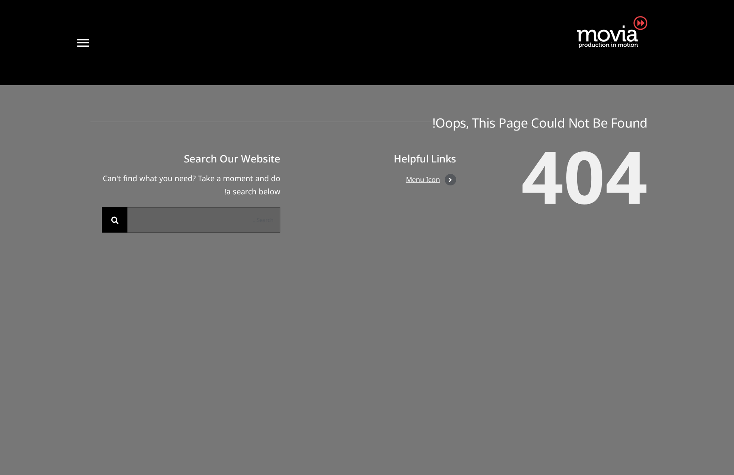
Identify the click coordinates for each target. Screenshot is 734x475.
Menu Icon (423, 179)
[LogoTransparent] (610, 20)
